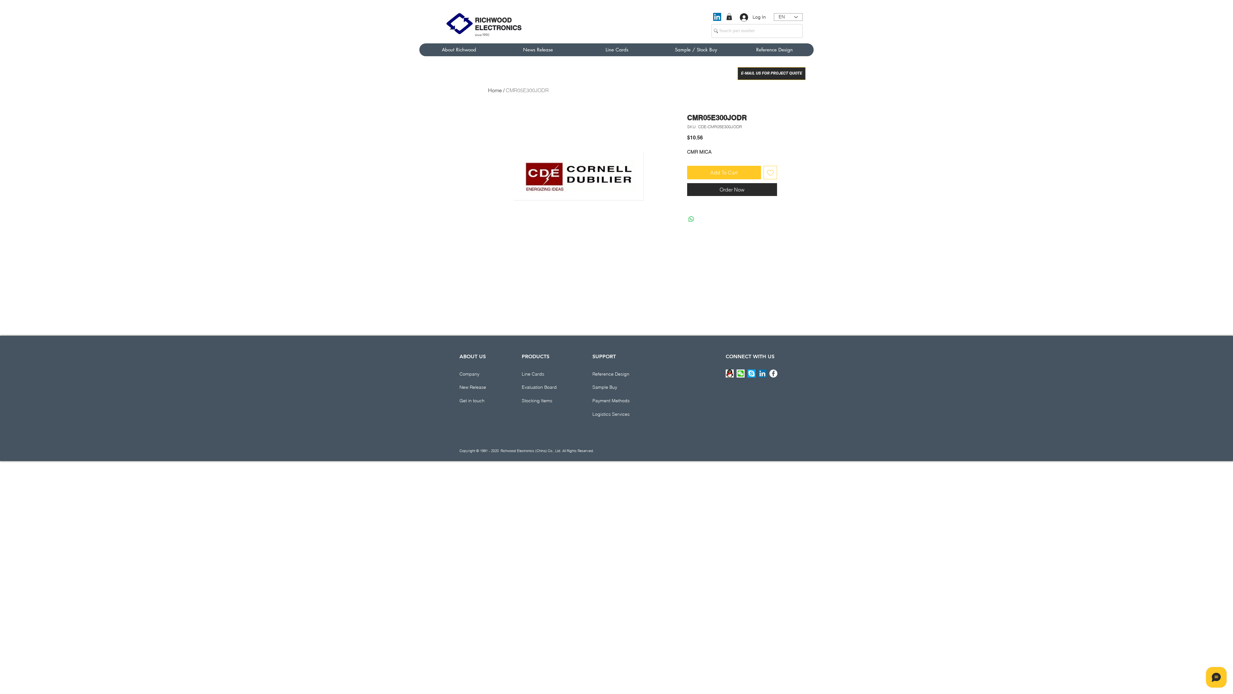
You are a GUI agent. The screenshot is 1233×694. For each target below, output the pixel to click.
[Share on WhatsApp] (691, 219)
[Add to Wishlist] (770, 172)
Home (495, 90)
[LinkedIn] (717, 17)
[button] (729, 16)
